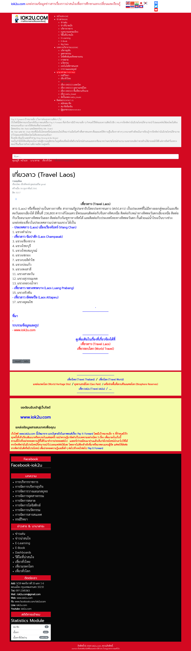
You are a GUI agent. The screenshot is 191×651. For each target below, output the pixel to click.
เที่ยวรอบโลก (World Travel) (95, 348)
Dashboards (23, 552)
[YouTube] (167, 9)
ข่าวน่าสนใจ (23, 538)
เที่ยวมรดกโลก (24, 566)
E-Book (20, 547)
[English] (128, 2)
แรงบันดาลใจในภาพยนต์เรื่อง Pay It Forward (70, 433)
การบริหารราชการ (26, 482)
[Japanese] (141, 2)
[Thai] (132, 6)
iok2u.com (22, 605)
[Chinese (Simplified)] (132, 2)
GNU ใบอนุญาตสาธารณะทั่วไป (110, 648)
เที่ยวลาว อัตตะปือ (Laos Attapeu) (36, 297)
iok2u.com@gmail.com (29, 594)
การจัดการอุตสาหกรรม (29, 496)
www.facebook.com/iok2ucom (30, 601)
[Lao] (141, 6)
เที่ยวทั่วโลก (22, 571)
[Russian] (128, 6)
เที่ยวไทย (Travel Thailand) (81, 379)
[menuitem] (62, 16)
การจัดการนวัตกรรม (27, 510)
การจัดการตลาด (25, 500)
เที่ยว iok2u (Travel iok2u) (92, 388)
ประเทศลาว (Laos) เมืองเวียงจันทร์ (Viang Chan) (45, 227)
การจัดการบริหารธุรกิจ (29, 486)
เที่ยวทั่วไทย (22, 561)
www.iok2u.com (24, 330)
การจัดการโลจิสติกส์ (28, 505)
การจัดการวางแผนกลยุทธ (31, 491)
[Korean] (145, 2)
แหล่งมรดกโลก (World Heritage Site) (52, 384)
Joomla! (74, 648)
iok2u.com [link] (18, 4)
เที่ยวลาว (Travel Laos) (95, 344)
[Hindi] (137, 2)
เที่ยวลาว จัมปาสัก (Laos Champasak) (38, 236)
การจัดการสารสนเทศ (28, 514)
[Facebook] (167, 3)
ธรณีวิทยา (21, 519)
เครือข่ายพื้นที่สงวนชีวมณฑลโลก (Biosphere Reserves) (131, 384)
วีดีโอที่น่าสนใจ (24, 557)
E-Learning (22, 543)
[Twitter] (167, 6)
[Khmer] (137, 6)
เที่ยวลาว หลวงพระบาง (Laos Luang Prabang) (44, 288)
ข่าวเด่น (20, 533)
